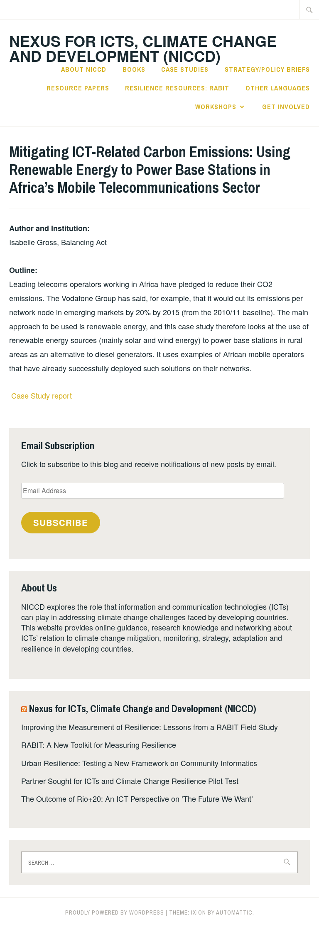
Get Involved (286, 106)
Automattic (234, 912)
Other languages (277, 87)
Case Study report (41, 395)
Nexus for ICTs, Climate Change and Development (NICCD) (143, 48)
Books (134, 69)
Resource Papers (78, 87)
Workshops (215, 106)
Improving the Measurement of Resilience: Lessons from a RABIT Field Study (149, 726)
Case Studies (185, 69)
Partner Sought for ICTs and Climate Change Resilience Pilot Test (129, 780)
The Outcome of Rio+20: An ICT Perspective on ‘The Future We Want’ (137, 798)
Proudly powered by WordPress (114, 912)
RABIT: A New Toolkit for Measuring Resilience (98, 744)
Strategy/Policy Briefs (267, 69)
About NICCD (83, 69)
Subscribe (60, 522)
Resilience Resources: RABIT (177, 87)
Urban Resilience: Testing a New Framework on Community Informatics (139, 762)
